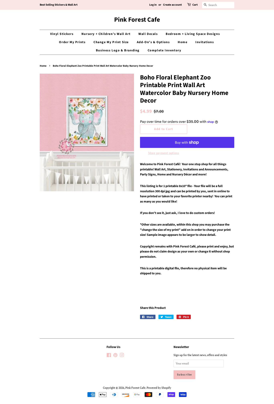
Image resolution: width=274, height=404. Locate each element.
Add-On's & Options (153, 42)
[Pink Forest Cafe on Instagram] (122, 356)
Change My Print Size (111, 42)
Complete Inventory (164, 50)
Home (182, 42)
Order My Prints (72, 42)
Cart (195, 5)
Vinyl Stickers (61, 34)
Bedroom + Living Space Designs (193, 34)
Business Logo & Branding (118, 50)
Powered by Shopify (159, 388)
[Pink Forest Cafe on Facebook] (109, 356)
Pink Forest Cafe (137, 19)
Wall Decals (148, 34)
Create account (172, 5)
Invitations (204, 42)
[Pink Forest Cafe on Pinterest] (115, 356)
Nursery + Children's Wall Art (105, 34)
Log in (153, 5)
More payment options (163, 153)
